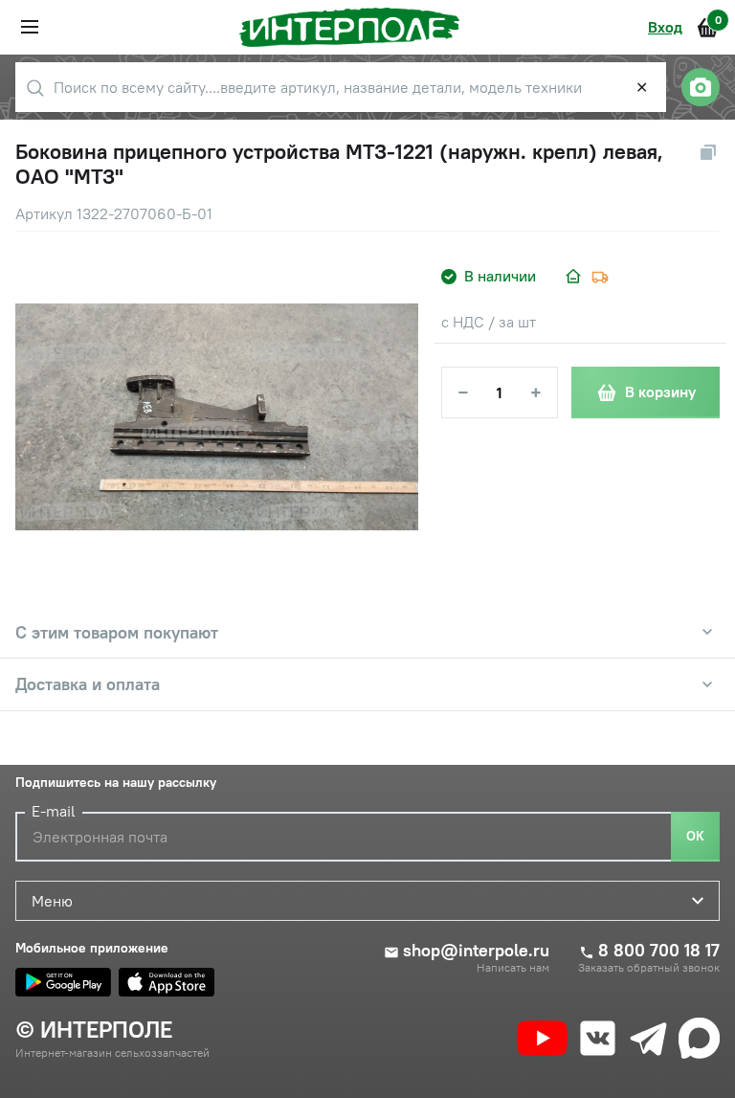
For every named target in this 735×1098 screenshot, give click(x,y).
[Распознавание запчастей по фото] (700, 87)
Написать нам (513, 968)
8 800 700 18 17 (659, 950)
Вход (665, 26)
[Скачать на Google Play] (63, 982)
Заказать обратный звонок (649, 968)
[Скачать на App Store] (166, 982)
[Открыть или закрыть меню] (29, 26)
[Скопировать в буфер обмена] (708, 152)
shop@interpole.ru (476, 950)
